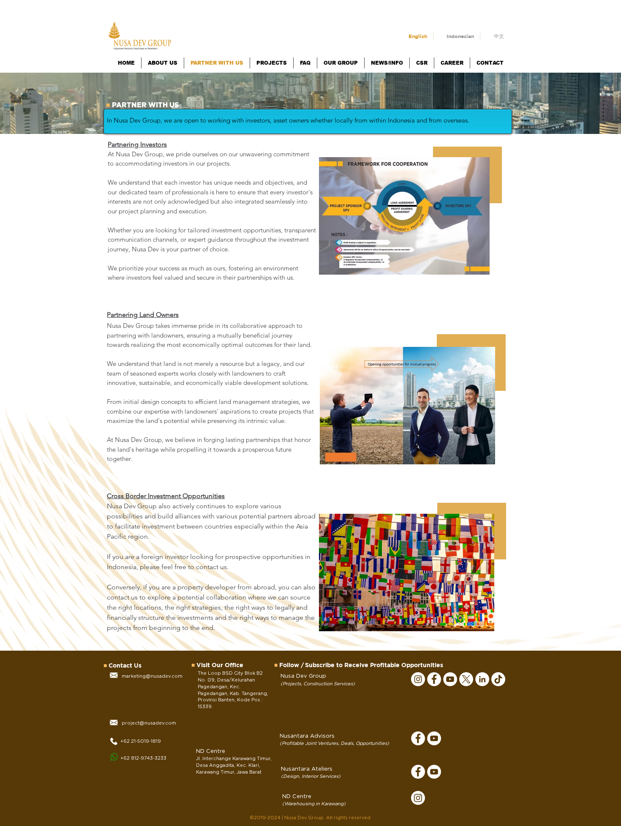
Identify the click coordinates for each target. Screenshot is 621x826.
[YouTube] (450, 679)
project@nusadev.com (149, 723)
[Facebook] (434, 679)
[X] (466, 679)
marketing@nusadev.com (152, 676)
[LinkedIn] (482, 679)
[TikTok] (498, 679)
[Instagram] (418, 679)
